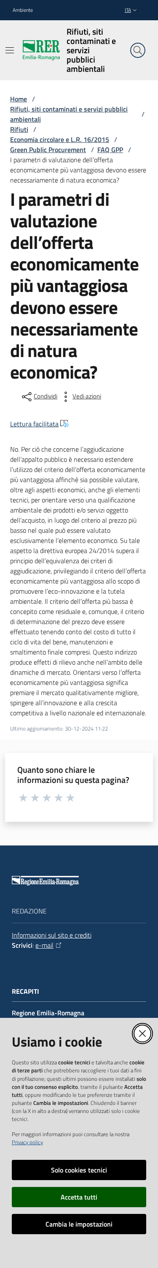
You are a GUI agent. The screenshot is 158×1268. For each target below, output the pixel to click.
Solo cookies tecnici (79, 1170)
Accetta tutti (79, 1197)
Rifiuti (19, 129)
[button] (137, 50)
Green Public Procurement (48, 150)
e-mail (44, 945)
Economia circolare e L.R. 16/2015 (59, 139)
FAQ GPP (110, 150)
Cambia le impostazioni (79, 1224)
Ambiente (23, 10)
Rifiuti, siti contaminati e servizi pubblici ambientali (69, 114)
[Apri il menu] (10, 50)
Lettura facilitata (34, 424)
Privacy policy (27, 1142)
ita (128, 10)
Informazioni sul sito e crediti (51, 935)
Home (18, 99)
